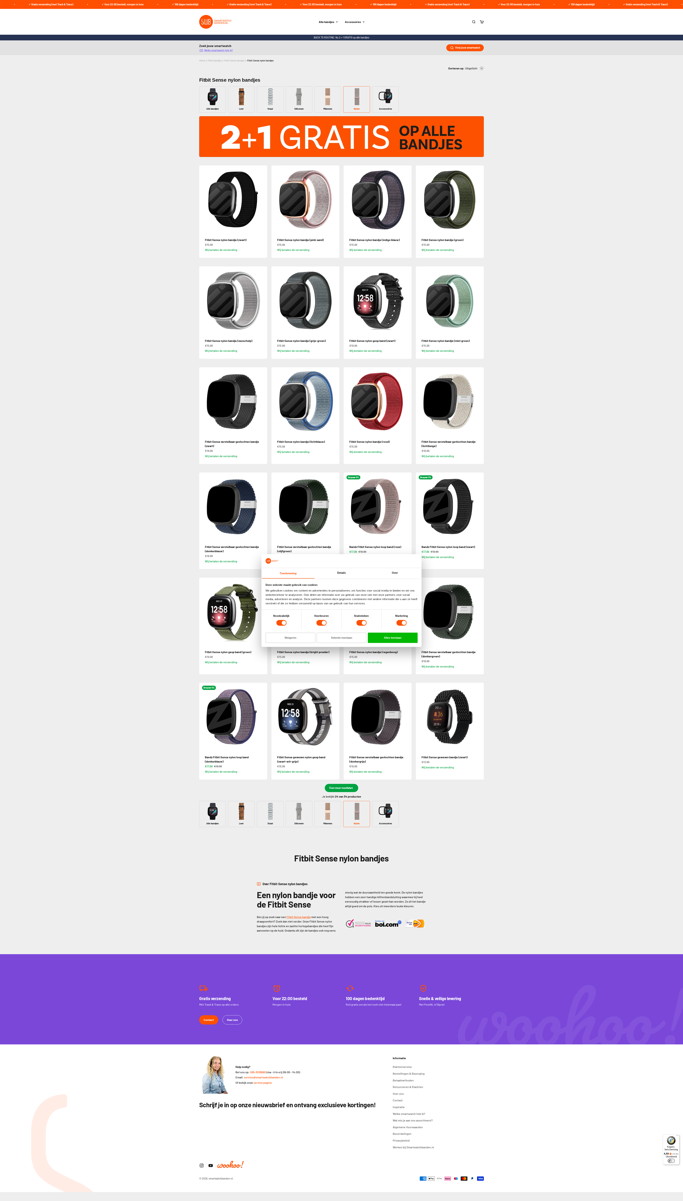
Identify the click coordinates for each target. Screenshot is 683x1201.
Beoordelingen (402, 1133)
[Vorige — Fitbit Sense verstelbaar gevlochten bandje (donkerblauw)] (203, 506)
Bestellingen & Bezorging (409, 1073)
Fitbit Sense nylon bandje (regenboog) (373, 652)
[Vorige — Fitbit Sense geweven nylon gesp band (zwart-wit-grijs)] (276, 717)
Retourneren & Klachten (408, 1087)
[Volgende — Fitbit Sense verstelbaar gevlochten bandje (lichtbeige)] (479, 401)
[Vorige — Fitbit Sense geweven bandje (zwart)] (420, 717)
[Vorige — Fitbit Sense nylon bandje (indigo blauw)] (348, 199)
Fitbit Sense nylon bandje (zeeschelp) (228, 340)
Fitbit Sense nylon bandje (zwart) (226, 239)
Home (202, 60)
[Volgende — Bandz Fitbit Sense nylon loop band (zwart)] (479, 506)
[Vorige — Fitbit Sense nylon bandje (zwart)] (203, 199)
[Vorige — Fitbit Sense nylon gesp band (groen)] (203, 611)
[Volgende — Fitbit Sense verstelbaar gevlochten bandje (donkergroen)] (479, 611)
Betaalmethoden (403, 1080)
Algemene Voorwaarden (408, 1127)
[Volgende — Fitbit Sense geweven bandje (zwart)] (479, 717)
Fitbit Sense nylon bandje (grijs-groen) (301, 340)
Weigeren (290, 637)
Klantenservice (402, 1066)
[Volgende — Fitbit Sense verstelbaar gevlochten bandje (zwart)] (263, 401)
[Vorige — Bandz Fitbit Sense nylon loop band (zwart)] (420, 506)
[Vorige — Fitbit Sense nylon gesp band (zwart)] (348, 300)
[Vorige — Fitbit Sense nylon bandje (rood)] (348, 401)
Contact (209, 1019)
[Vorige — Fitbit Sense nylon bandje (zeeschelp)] (203, 300)
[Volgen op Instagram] (201, 1165)
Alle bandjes (326, 21)
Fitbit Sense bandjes (234, 60)
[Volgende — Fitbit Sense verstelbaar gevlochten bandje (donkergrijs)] (407, 717)
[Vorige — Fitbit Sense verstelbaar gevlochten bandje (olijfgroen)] (276, 506)
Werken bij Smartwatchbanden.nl (413, 1147)
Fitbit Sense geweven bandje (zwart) (445, 757)
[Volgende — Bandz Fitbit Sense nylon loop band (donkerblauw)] (263, 717)
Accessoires (353, 21)
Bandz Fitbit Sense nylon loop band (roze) (375, 546)
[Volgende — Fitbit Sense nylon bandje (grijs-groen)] (335, 300)
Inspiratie (399, 1107)
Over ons (232, 1019)
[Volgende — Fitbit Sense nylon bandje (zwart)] (263, 199)
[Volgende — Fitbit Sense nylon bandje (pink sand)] (335, 199)
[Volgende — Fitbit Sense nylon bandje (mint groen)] (479, 300)
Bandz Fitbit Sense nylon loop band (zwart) (448, 546)
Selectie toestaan (341, 637)
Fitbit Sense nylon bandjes (260, 60)
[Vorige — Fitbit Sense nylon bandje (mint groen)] (420, 300)
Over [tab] (395, 572)
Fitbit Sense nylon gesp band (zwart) (372, 340)
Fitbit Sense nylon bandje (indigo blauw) (374, 239)
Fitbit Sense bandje (299, 917)
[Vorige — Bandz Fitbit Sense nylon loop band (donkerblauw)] (203, 717)
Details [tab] (341, 572)
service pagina (262, 1082)
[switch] (321, 623)
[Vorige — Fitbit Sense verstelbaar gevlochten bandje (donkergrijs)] (348, 717)
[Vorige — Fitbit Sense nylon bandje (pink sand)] (276, 199)
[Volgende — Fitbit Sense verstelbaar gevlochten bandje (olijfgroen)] (335, 506)
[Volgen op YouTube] (210, 1165)
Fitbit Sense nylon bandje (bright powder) (303, 652)
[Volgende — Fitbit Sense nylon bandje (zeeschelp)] (263, 300)
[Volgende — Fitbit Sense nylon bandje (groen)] (479, 199)
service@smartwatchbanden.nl (263, 1077)
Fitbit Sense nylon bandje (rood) (369, 441)
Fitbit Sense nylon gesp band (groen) (228, 652)
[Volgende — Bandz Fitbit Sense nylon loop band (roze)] (407, 506)
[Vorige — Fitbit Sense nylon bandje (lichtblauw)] (276, 401)
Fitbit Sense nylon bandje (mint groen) (446, 340)
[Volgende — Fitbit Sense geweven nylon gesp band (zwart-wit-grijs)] (335, 717)
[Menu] (677, 1136)
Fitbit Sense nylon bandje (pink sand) (300, 239)
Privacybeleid (401, 1140)
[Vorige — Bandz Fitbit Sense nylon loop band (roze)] (348, 506)
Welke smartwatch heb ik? (218, 50)
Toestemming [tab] (288, 573)
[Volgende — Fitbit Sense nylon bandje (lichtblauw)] (335, 401)
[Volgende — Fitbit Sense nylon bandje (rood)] (407, 401)
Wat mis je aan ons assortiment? (413, 1120)
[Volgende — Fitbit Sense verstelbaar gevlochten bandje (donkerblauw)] (263, 506)
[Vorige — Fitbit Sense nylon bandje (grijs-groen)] (276, 300)
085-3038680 (258, 1072)
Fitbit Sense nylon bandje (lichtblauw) (301, 441)
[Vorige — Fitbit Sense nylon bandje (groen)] (420, 199)
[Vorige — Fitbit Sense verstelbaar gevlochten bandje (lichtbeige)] (420, 401)
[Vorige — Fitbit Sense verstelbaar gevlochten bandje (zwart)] (203, 401)
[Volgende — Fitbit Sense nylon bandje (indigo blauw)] (407, 199)
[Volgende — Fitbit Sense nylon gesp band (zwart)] (407, 300)
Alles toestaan (392, 637)
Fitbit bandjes (214, 60)
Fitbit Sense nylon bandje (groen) (443, 239)
